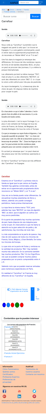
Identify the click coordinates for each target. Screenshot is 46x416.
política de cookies (33, 402)
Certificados (8, 374)
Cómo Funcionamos (11, 369)
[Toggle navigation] (3, 2)
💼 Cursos (10, 9)
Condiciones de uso (7, 402)
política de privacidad (20, 402)
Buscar (35, 16)
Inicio (3, 9)
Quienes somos (9, 372)
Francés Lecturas (9, 12)
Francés (26, 9)
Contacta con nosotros (35, 374)
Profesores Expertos (11, 377)
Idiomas (19, 9)
